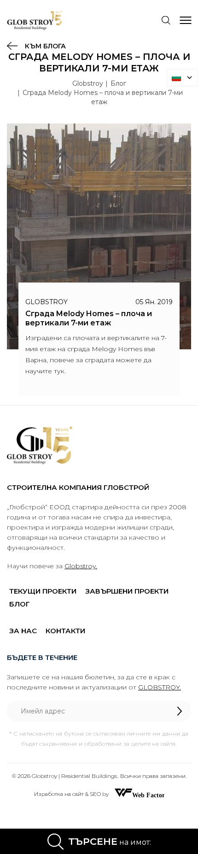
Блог (118, 83)
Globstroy (87, 83)
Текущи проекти (42, 591)
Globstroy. (80, 566)
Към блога (44, 46)
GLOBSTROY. (159, 687)
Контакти (65, 630)
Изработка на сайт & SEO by (72, 793)
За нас (23, 630)
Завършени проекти (127, 591)
